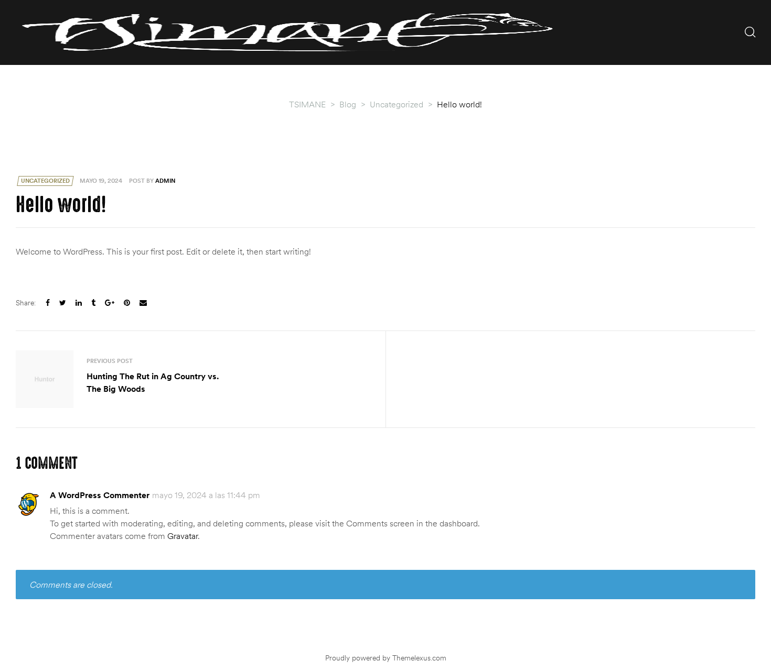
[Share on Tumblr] (93, 303)
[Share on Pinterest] (127, 303)
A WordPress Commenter (99, 495)
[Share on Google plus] (109, 303)
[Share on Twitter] (63, 303)
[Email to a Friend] (143, 303)
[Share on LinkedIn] (78, 303)
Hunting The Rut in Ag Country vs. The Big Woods (198, 379)
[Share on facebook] (47, 303)
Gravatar (182, 536)
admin (165, 180)
